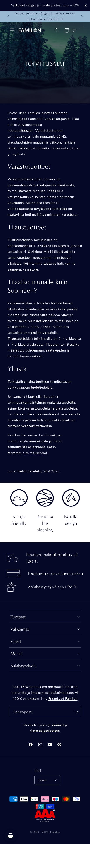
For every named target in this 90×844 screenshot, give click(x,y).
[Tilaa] (76, 712)
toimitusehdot (36, 453)
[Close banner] (86, 5)
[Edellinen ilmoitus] (8, 16)
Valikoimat (19, 629)
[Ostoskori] (66, 30)
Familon (55, 832)
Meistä (16, 653)
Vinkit (15, 641)
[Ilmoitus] (82, 16)
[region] (45, 5)
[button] (12, 30)
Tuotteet (18, 616)
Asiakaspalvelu (23, 665)
